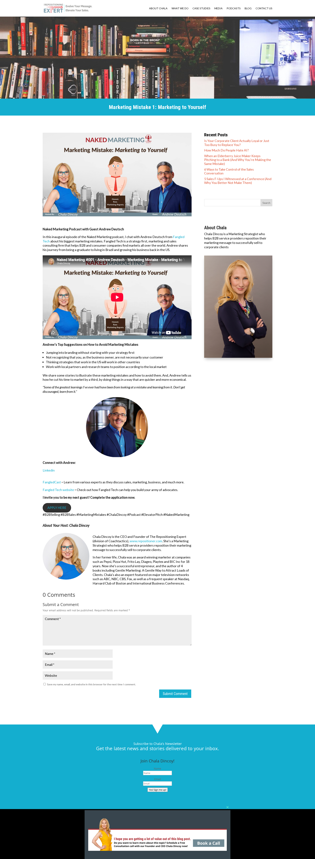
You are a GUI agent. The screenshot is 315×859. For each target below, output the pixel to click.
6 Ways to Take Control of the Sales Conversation (229, 171)
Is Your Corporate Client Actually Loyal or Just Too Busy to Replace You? (236, 143)
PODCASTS (234, 8)
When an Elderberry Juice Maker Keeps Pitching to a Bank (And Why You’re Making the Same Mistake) (237, 160)
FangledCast (52, 482)
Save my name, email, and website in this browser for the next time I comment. (91, 684)
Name (157, 768)
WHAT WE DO (180, 8)
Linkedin (49, 470)
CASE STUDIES (201, 8)
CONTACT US (264, 8)
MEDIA (218, 8)
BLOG (248, 8)
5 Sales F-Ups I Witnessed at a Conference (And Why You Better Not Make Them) (237, 181)
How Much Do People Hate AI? (226, 150)
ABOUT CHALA (158, 8)
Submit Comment (175, 694)
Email (157, 779)
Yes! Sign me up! (157, 789)
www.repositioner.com (146, 541)
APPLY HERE (56, 508)
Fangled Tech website (58, 490)
